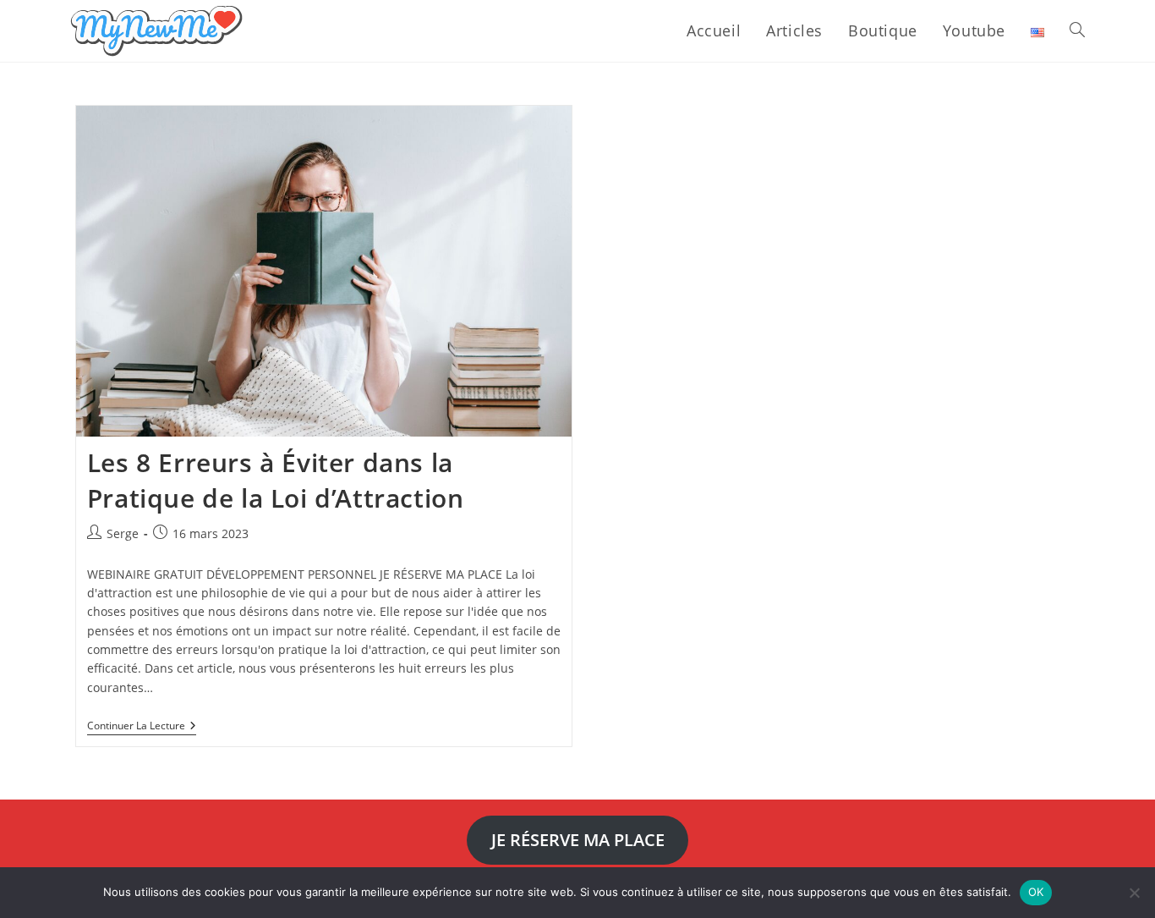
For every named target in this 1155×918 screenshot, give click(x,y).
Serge (123, 533)
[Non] (1133, 892)
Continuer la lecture (141, 727)
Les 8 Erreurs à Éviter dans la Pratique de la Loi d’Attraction (275, 480)
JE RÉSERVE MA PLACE (578, 839)
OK (1036, 892)
